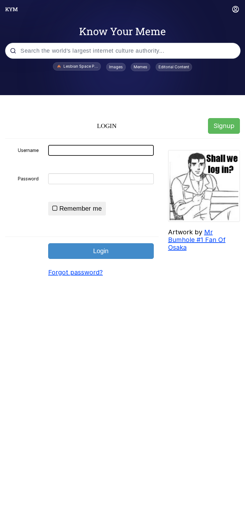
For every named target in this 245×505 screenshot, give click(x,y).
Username (28, 150)
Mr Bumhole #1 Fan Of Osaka (197, 239)
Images (116, 66)
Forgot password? (75, 272)
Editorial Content (174, 66)
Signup (223, 126)
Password (28, 178)
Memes (140, 66)
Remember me (80, 208)
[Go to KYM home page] (11, 9)
